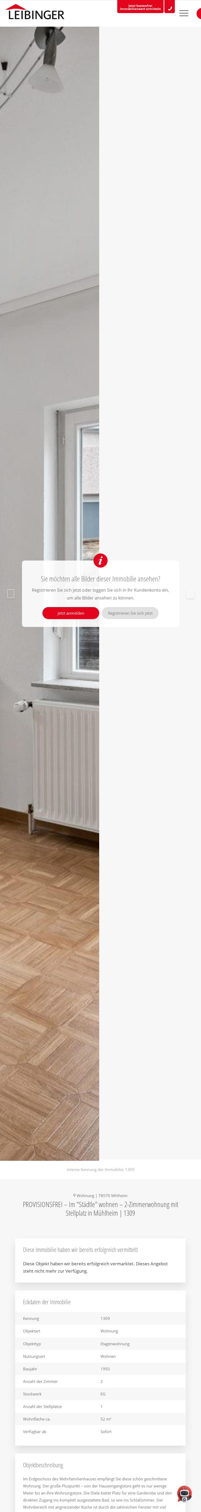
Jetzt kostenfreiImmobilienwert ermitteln (140, 7)
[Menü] (179, 13)
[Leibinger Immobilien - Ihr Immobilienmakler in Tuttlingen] (34, 13)
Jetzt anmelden (71, 613)
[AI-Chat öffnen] (184, 1495)
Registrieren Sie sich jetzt (130, 613)
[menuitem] (179, 13)
